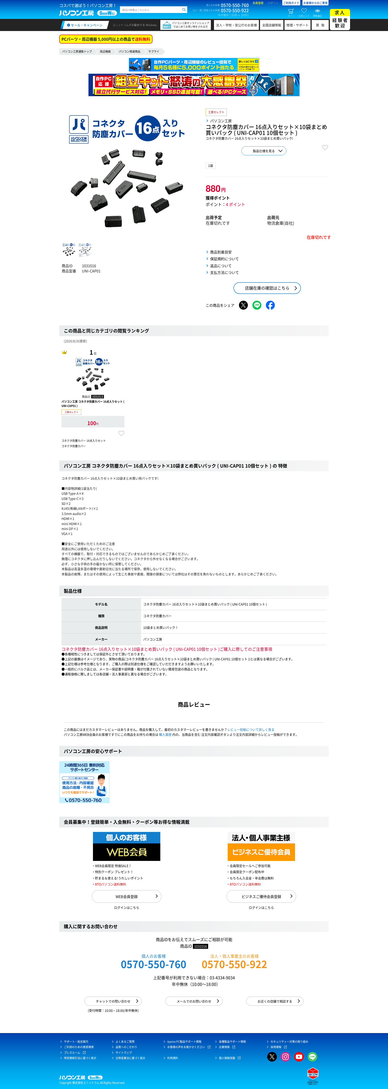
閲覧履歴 (317, 15)
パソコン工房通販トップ (77, 51)
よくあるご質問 (125, 1042)
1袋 (210, 165)
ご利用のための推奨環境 (79, 1047)
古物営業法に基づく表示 (130, 1058)
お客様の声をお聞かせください (186, 1047)
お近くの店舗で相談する (275, 1001)
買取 (321, 25)
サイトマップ (124, 1053)
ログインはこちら (126, 907)
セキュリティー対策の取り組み (289, 1042)
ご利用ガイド (291, 3)
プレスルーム (72, 1053)
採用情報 (276, 1047)
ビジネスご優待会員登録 (261, 896)
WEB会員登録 (127, 896)
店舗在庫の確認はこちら (267, 288)
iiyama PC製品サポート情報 (184, 1042)
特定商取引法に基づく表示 (80, 1058)
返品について (221, 265)
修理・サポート (298, 25)
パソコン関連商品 (129, 51)
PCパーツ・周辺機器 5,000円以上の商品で (106, 39)
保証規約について (224, 258)
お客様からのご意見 (315, 3)
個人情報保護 (227, 1058)
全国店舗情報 (271, 25)
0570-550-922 (234, 964)
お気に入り (304, 15)
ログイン (273, 2)
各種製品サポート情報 (232, 1042)
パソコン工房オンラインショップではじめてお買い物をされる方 (190, 25)
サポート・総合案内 (76, 1042)
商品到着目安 (221, 252)
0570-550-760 (153, 964)
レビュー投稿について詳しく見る (250, 729)
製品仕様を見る (264, 151)
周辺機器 (105, 51)
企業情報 (224, 1047)
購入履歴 (165, 734)
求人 (340, 19)
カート (291, 15)
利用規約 (172, 1058)
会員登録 (258, 2)
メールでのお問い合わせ (194, 1001)
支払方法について (224, 272)
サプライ (153, 51)
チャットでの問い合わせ (113, 1001)
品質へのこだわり (126, 1047)
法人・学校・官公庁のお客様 (236, 25)
